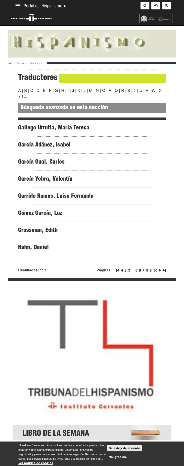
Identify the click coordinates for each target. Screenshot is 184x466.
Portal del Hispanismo (44, 6)
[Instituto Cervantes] (31, 17)
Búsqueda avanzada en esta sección (64, 108)
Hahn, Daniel (33, 248)
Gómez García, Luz (40, 213)
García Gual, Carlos (41, 162)
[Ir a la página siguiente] (160, 269)
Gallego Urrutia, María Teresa (53, 128)
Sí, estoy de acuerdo (124, 448)
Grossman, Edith (38, 230)
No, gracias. (118, 457)
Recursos (21, 63)
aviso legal (63, 458)
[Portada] (92, 43)
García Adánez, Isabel (44, 145)
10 (155, 270)
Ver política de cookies (35, 463)
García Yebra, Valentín (45, 179)
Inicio (10, 63)
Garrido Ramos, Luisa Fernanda (56, 196)
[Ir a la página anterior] (122, 269)
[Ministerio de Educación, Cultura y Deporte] (156, 18)
